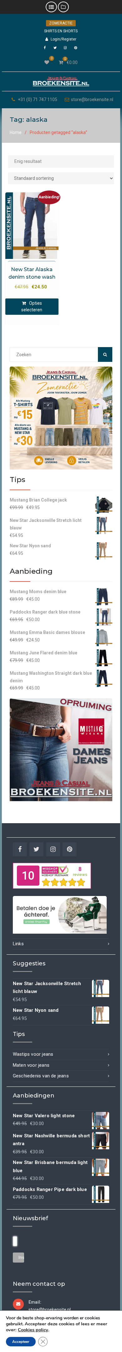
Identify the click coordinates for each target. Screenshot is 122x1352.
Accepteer (20, 1341)
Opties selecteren (31, 306)
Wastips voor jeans (33, 1054)
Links (18, 944)
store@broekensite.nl (92, 99)
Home (16, 132)
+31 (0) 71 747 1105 (37, 99)
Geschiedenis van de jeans (41, 1076)
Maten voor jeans (31, 1065)
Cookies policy (33, 1330)
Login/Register (63, 39)
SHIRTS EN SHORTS (61, 31)
